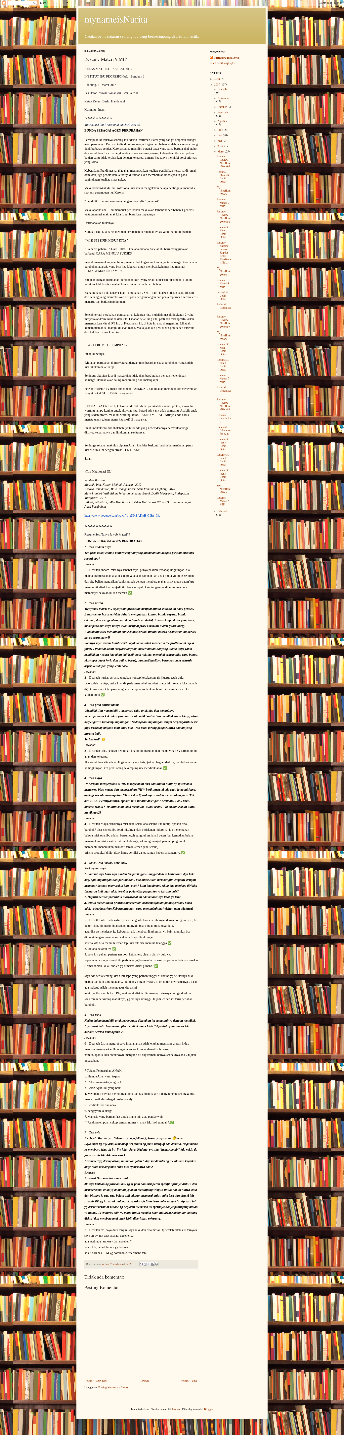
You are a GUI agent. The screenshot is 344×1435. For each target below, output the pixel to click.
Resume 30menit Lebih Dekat (223, 177)
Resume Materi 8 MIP (223, 283)
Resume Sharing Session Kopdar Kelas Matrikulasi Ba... (224, 252)
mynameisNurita (116, 18)
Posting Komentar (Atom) (113, 1387)
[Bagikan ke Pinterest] (156, 1264)
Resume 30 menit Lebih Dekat (223, 365)
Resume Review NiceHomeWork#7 (224, 321)
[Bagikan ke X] (149, 1264)
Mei (220, 141)
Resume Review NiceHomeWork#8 (224, 216)
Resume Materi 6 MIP (223, 501)
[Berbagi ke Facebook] (153, 1264)
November (223, 98)
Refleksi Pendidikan (224, 307)
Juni (220, 135)
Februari (222, 511)
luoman (176, 1409)
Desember (223, 89)
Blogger (208, 1409)
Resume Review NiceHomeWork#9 (224, 161)
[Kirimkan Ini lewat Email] (141, 1264)
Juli (220, 130)
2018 (217, 79)
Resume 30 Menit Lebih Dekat (223, 232)
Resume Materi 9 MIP (223, 202)
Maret (221, 151)
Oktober (223, 107)
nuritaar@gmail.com (226, 58)
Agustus (222, 121)
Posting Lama (189, 1381)
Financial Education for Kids (224, 430)
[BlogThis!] (145, 1264)
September (224, 112)
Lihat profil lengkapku (222, 63)
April (221, 146)
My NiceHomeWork (224, 190)
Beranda (144, 1381)
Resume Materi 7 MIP (223, 378)
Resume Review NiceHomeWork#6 (224, 404)
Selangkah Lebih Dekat (222, 295)
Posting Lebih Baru (96, 1381)
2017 (217, 84)
